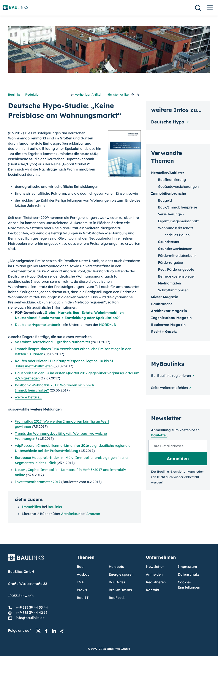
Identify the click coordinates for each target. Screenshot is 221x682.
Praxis (82, 590)
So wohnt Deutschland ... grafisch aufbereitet (52, 342)
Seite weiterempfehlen (169, 387)
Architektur (70, 514)
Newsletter (155, 566)
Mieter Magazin (164, 297)
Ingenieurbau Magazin (171, 318)
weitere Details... (28, 397)
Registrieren (156, 582)
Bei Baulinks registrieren (171, 375)
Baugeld (165, 200)
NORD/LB (107, 324)
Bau (80, 566)
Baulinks (14, 94)
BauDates (117, 582)
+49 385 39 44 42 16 (31, 612)
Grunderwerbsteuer (175, 248)
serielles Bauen (177, 235)
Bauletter (159, 435)
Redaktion (32, 94)
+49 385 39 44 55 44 (32, 607)
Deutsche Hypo (168, 122)
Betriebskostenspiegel (176, 276)
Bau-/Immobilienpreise (177, 207)
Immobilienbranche (168, 193)
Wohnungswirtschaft (175, 228)
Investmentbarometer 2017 (37, 482)
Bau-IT (82, 597)
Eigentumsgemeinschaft (178, 221)
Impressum (187, 566)
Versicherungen (171, 214)
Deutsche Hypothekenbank (37, 324)
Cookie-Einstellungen (189, 584)
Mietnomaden (169, 283)
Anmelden (154, 574)
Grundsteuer (168, 242)
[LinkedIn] (55, 630)
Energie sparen (121, 574)
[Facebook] (47, 630)
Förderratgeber (170, 262)
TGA (80, 582)
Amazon (93, 514)
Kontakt (152, 590)
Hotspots (116, 566)
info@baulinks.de (30, 618)
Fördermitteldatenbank (177, 255)
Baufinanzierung (172, 179)
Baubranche (161, 304)
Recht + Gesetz (164, 331)
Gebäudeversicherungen (178, 186)
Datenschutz (188, 574)
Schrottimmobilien (173, 290)
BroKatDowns (120, 590)
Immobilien (31, 507)
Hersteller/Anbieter (167, 172)
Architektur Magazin (169, 311)
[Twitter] (40, 630)
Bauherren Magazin (168, 324)
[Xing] (63, 630)
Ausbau (83, 574)
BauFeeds (117, 597)
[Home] (40, 560)
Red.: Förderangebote (176, 269)
